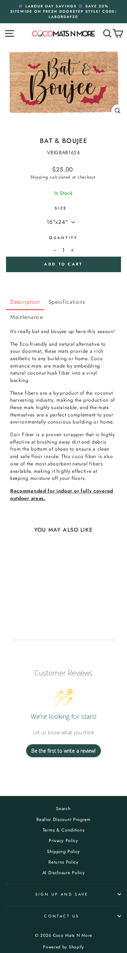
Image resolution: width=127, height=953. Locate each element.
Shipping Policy (63, 851)
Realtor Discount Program (63, 819)
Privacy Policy (63, 840)
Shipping (39, 177)
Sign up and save (62, 894)
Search (63, 808)
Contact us (61, 916)
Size (61, 208)
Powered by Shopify (63, 947)
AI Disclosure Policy (63, 872)
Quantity (63, 237)
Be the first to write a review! (63, 750)
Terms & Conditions (63, 830)
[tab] (25, 302)
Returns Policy (63, 862)
